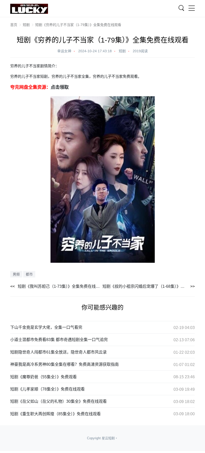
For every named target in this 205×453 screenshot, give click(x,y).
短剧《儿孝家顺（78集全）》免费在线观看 (47, 389)
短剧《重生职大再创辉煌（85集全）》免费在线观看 (55, 414)
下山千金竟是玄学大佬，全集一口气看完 (46, 327)
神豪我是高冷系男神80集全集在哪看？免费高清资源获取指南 (64, 364)
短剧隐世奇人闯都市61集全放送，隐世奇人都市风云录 (58, 352)
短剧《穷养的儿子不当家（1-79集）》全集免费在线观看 (78, 25)
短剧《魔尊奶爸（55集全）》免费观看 (43, 377)
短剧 (26, 25)
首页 (13, 25)
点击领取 (60, 87)
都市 (29, 274)
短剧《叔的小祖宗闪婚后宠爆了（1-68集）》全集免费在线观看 (148, 286)
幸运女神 (64, 51)
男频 (16, 274)
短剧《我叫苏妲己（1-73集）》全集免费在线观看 (60, 286)
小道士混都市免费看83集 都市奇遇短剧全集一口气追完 (59, 340)
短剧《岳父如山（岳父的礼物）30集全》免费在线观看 (58, 401)
